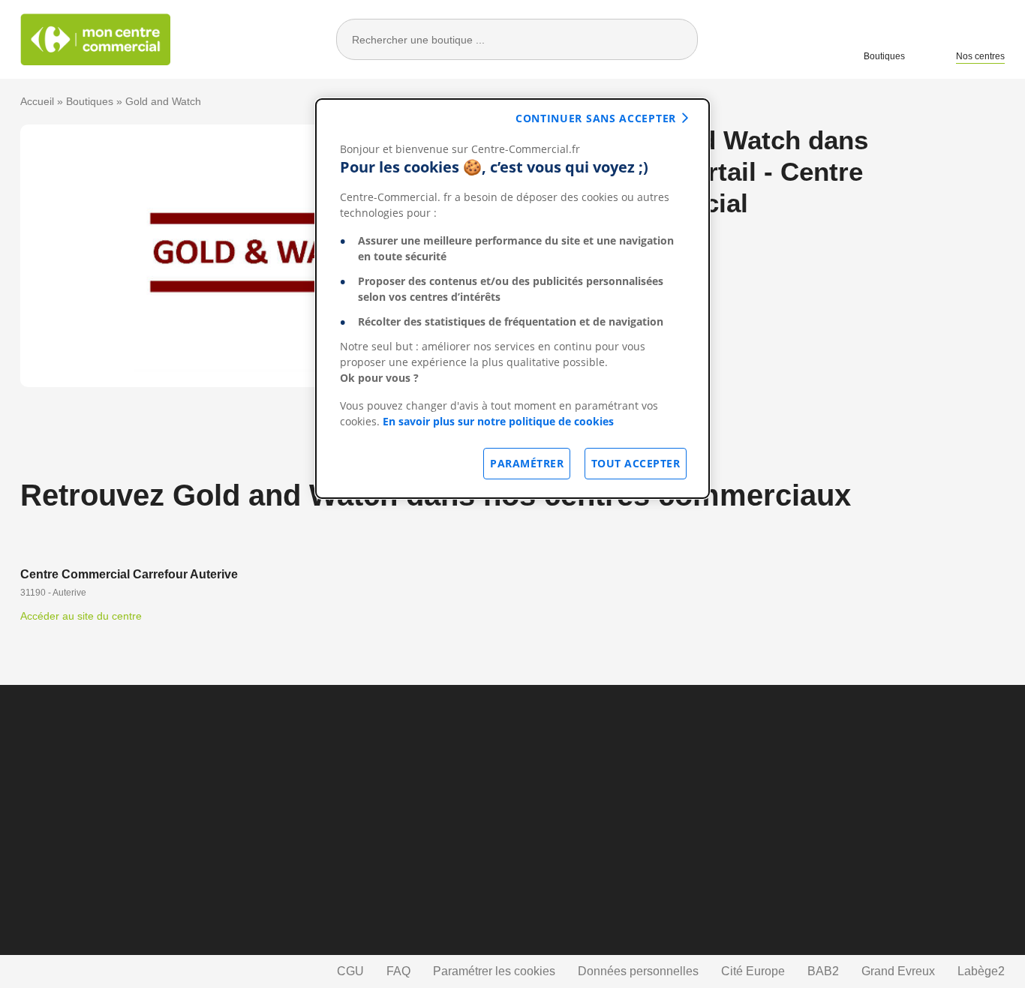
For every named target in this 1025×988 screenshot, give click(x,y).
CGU (350, 971)
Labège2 (981, 971)
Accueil (37, 101)
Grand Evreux (898, 971)
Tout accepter (636, 463)
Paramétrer (527, 463)
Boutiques (884, 56)
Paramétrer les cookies (494, 971)
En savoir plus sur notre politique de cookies (498, 421)
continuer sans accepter (596, 118)
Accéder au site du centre (81, 616)
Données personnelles (638, 971)
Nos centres (980, 56)
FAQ (398, 971)
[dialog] (512, 298)
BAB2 (823, 971)
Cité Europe (753, 971)
